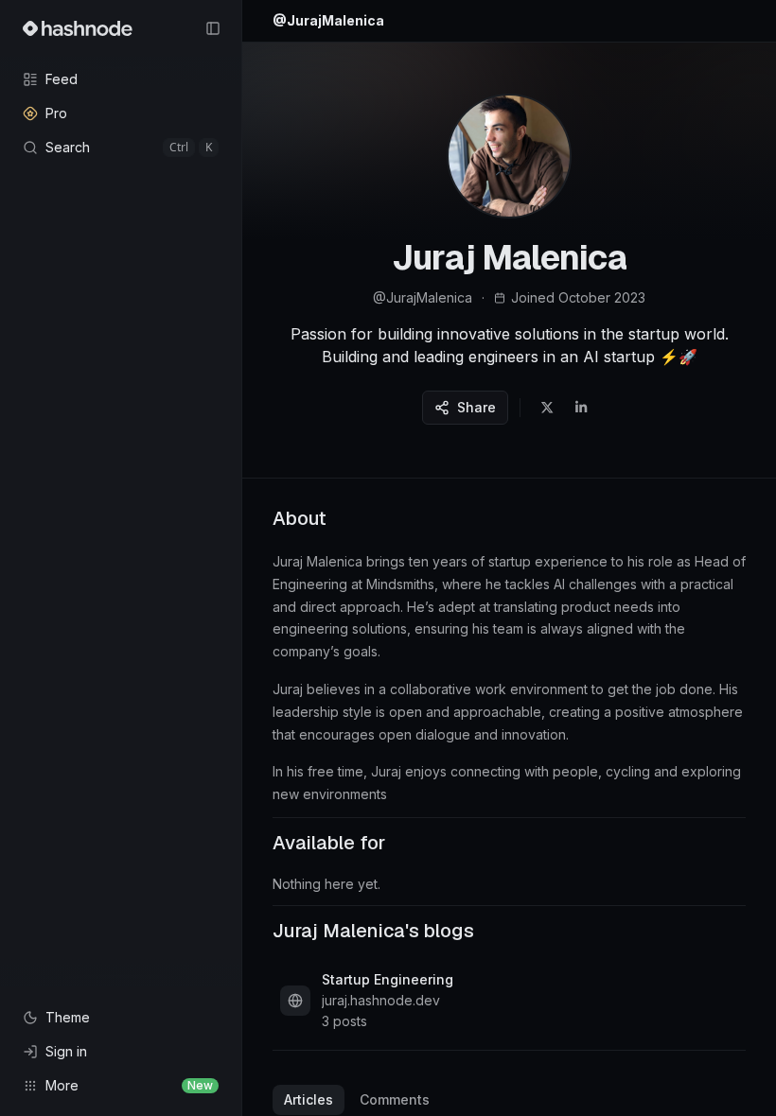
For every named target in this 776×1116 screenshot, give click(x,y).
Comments (395, 1099)
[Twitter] (547, 407)
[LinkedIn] (581, 407)
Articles (308, 1099)
